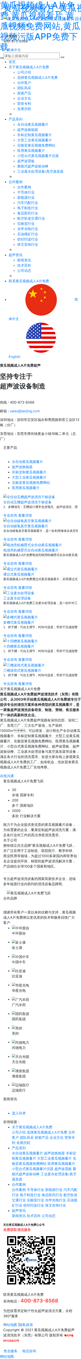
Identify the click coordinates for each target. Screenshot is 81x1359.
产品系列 (15, 119)
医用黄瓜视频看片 (31, 150)
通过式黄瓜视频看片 (18, 574)
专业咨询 (10, 515)
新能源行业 (26, 197)
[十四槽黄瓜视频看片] (20, 641)
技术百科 (24, 265)
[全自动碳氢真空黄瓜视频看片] (27, 520)
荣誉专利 (24, 103)
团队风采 (24, 88)
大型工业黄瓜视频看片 (34, 140)
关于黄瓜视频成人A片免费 (29, 67)
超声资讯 (15, 255)
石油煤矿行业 (27, 234)
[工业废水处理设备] (18, 593)
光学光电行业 (27, 229)
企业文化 (24, 98)
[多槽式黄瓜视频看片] (20, 616)
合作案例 (15, 182)
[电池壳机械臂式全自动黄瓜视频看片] (32, 544)
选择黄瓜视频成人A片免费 (37, 77)
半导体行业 (26, 192)
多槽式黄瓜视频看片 (18, 622)
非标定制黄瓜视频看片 (34, 135)
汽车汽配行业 (27, 202)
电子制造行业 (27, 208)
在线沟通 (7, 776)
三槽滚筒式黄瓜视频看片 (22, 670)
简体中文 (13, 50)
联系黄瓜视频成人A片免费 (29, 281)
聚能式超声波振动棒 (32, 166)
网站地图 (10, 1324)
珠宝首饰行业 (27, 244)
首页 (12, 62)
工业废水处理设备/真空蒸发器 (40, 171)
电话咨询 (28, 1351)
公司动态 (24, 270)
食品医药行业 (27, 213)
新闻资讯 (24, 260)
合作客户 (24, 82)
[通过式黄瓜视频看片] (20, 568)
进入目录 (19, 1113)
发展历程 (24, 109)
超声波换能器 (27, 129)
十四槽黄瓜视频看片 (18, 646)
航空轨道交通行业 (31, 218)
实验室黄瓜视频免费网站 (36, 145)
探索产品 (24, 93)
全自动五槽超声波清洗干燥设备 (27, 502)
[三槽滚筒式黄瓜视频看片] (24, 665)
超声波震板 (26, 161)
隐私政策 (26, 1324)
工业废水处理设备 (17, 598)
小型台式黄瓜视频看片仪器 (38, 156)
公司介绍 (24, 72)
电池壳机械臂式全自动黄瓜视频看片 (31, 550)
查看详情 (25, 515)
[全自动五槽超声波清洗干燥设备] (29, 496)
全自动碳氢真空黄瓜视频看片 (25, 526)
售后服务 (10, 1351)
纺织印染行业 (27, 239)
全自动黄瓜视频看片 (32, 124)
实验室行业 (26, 223)
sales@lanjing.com (25, 411)
